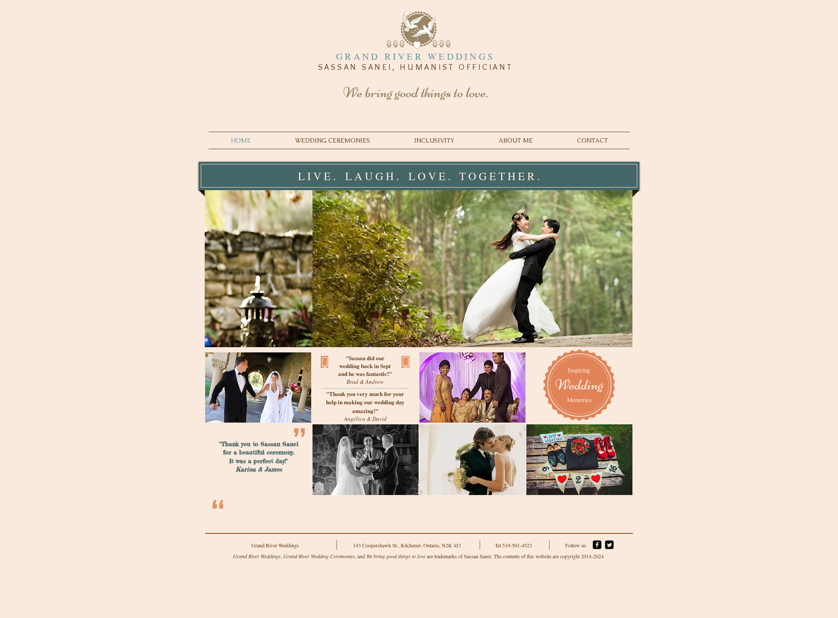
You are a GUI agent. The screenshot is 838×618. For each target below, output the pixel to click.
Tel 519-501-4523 (513, 545)
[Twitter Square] (609, 544)
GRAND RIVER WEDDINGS (415, 56)
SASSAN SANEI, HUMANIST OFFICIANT (415, 67)
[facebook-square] (597, 544)
